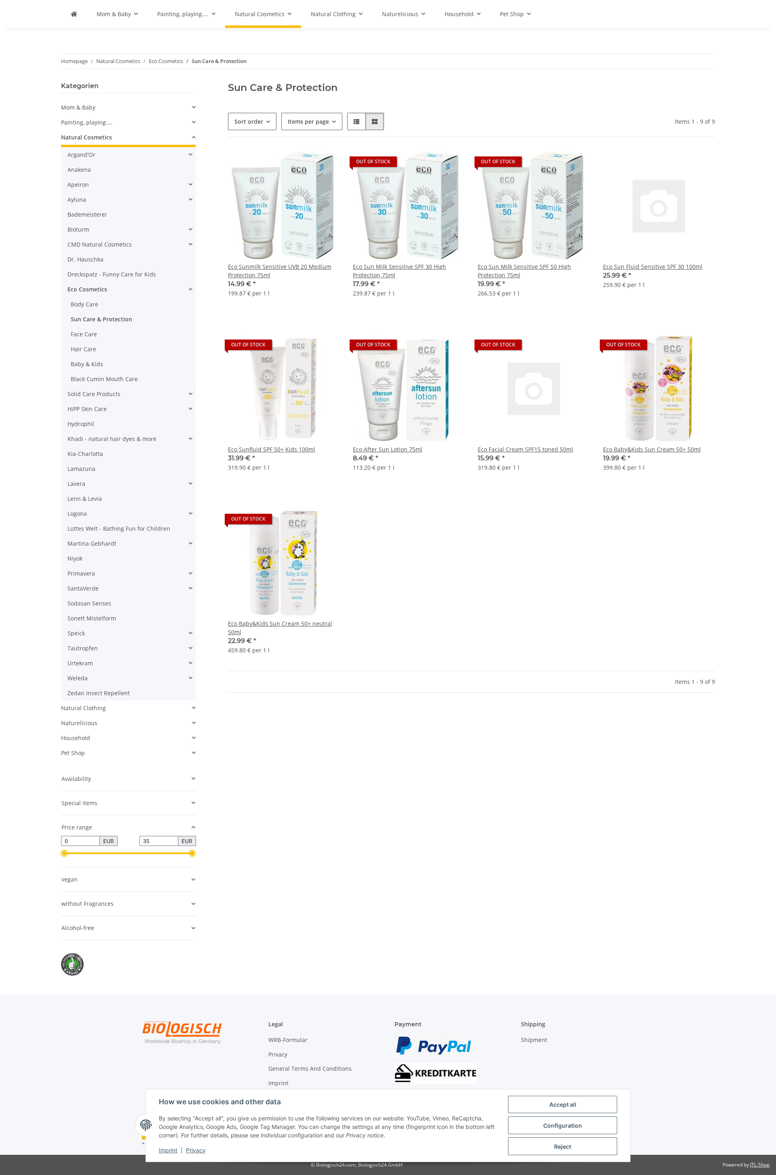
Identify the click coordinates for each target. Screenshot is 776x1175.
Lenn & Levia (84, 498)
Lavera (76, 483)
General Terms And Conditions (310, 1068)
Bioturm (78, 229)
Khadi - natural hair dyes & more (111, 439)
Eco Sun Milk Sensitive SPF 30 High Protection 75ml (399, 271)
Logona (77, 513)
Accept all (562, 1104)
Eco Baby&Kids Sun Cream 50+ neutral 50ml (280, 628)
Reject (562, 1146)
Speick (76, 633)
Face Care (84, 334)
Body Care (84, 304)
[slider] (64, 853)
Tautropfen (82, 648)
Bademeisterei (87, 214)
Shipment (534, 1040)
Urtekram (80, 663)
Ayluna (76, 199)
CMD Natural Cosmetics (99, 244)
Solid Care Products (93, 394)
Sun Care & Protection (101, 319)
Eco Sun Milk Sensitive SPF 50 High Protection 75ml (524, 271)
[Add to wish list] (326, 164)
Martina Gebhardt (91, 543)
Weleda (77, 678)
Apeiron (78, 184)
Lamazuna (81, 469)
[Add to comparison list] (305, 164)
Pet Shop (73, 753)
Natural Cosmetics (86, 137)
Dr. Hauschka (85, 259)
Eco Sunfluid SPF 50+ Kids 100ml (271, 449)
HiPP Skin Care (87, 409)
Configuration (562, 1125)
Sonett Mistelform (91, 618)
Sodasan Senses (89, 603)
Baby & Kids (87, 364)
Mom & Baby (78, 107)
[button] (356, 121)
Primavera (81, 573)
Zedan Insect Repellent (98, 693)
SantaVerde (83, 588)
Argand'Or (81, 154)
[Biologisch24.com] (74, 14)
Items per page (308, 121)
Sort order (248, 121)
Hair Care (83, 349)
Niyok (74, 558)
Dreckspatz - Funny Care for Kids (111, 274)
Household (75, 738)
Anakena (79, 169)
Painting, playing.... (86, 122)
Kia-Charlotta (85, 454)
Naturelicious (79, 723)
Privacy (196, 1150)
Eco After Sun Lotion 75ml (387, 449)
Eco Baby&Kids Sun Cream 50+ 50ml (652, 449)
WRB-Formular (288, 1040)
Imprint (168, 1150)
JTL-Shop (760, 1164)
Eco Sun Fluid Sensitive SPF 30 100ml (652, 266)
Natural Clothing (83, 708)
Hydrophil (80, 424)
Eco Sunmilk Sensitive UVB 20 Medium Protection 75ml (279, 271)
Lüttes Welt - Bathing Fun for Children (118, 528)
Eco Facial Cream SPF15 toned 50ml (525, 449)
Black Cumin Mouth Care (104, 379)
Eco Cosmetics (87, 289)
